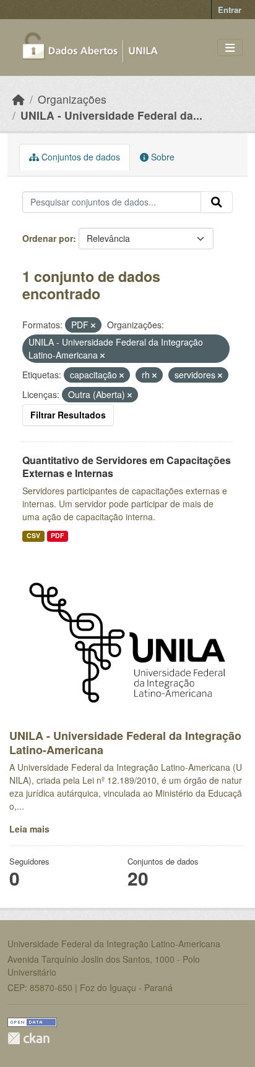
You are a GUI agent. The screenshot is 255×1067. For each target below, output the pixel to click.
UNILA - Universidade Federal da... (111, 115)
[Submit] (217, 202)
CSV (33, 535)
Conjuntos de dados (79, 157)
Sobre (162, 157)
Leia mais (29, 829)
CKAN (28, 1038)
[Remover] (93, 325)
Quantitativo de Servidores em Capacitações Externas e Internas (126, 466)
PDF (57, 535)
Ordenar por (47, 238)
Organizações (72, 99)
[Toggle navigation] (230, 48)
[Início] (18, 99)
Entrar (229, 9)
